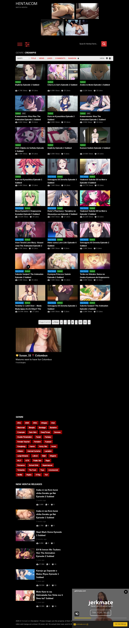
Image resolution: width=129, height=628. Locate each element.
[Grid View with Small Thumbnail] (106, 58)
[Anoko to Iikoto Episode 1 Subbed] (95, 72)
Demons (57, 432)
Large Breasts (22, 456)
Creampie (21, 432)
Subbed (18, 82)
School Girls (33, 465)
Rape (48, 460)
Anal (53, 423)
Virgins (28, 475)
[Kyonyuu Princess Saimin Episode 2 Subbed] (62, 261)
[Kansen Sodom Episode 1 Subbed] (95, 135)
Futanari (48, 442)
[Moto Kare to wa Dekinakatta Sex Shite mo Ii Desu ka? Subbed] (25, 596)
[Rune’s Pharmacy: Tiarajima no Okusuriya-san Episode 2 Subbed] (62, 198)
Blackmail (21, 427)
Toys (42, 470)
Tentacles (21, 470)
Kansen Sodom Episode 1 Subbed (95, 148)
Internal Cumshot (33, 451)
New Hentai (52, 176)
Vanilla (19, 475)
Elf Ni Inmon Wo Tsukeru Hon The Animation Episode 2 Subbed (48, 552)
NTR (27, 460)
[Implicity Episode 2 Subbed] (62, 135)
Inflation (20, 451)
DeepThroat (45, 432)
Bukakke (53, 427)
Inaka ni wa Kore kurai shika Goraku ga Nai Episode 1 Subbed (47, 514)
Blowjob (32, 427)
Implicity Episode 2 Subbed (60, 148)
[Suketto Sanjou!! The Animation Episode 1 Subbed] (95, 292)
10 (80, 322)
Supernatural (47, 465)
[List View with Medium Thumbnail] (110, 58)
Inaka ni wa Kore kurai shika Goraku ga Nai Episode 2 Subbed (47, 493)
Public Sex (37, 460)
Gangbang (21, 446)
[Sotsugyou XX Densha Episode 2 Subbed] (95, 229)
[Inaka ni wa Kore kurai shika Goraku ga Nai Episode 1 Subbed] (25, 515)
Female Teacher (23, 442)
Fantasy (48, 437)
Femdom (37, 442)
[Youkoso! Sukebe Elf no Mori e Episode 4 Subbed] (95, 166)
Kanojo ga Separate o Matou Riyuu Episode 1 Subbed (47, 574)
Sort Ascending (78, 58)
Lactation (48, 451)
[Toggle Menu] (19, 44)
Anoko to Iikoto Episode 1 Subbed (95, 85)
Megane (53, 456)
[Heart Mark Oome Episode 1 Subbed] (25, 536)
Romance (21, 465)
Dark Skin (32, 432)
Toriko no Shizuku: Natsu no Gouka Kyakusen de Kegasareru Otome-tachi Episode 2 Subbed (94, 277)
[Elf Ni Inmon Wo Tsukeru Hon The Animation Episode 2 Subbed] (25, 553)
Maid (44, 456)
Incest (53, 446)
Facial (38, 437)
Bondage (42, 427)
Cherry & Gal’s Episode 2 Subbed (62, 85)
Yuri (46, 475)
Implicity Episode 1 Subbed (27, 85)
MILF (19, 460)
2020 (27, 423)
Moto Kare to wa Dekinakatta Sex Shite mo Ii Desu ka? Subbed (49, 595)
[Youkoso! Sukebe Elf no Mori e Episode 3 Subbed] (95, 198)
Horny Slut (43, 446)
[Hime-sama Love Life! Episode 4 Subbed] (62, 229)
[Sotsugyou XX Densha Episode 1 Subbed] (62, 292)
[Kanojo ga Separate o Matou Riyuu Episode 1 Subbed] (25, 574)
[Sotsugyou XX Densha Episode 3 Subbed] (62, 166)
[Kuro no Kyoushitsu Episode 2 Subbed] (62, 103)
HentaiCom (26, 3)
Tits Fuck (32, 470)
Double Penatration (24, 437)
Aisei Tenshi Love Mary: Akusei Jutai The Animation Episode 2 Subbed (29, 246)
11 (85, 322)
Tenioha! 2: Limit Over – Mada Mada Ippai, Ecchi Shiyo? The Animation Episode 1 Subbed (28, 309)
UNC (23, 113)
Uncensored (53, 470)
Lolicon (35, 456)
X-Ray (38, 475)
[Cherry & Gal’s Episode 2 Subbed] (62, 72)
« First (55, 322)
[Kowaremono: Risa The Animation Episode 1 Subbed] (95, 103)
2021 (35, 423)
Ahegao (44, 423)
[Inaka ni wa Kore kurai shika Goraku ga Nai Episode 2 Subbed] (25, 494)
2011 (19, 423)
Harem (32, 446)
